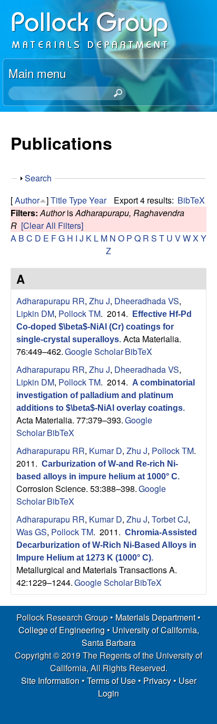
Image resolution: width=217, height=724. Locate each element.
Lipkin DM (35, 313)
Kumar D (105, 451)
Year (97, 200)
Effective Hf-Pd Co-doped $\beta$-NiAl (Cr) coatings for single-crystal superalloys (104, 327)
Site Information (50, 680)
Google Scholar (94, 351)
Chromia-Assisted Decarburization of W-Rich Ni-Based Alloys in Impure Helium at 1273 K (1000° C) (106, 545)
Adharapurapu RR (50, 301)
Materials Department (155, 617)
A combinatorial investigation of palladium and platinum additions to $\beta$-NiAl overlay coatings (105, 395)
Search (38, 178)
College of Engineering (61, 630)
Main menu (37, 72)
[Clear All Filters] (52, 225)
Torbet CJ (170, 519)
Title (59, 200)
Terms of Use (111, 680)
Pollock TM (79, 313)
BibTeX (191, 200)
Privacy (157, 680)
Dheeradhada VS (146, 301)
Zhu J (99, 301)
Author (27, 200)
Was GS (31, 532)
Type (78, 200)
